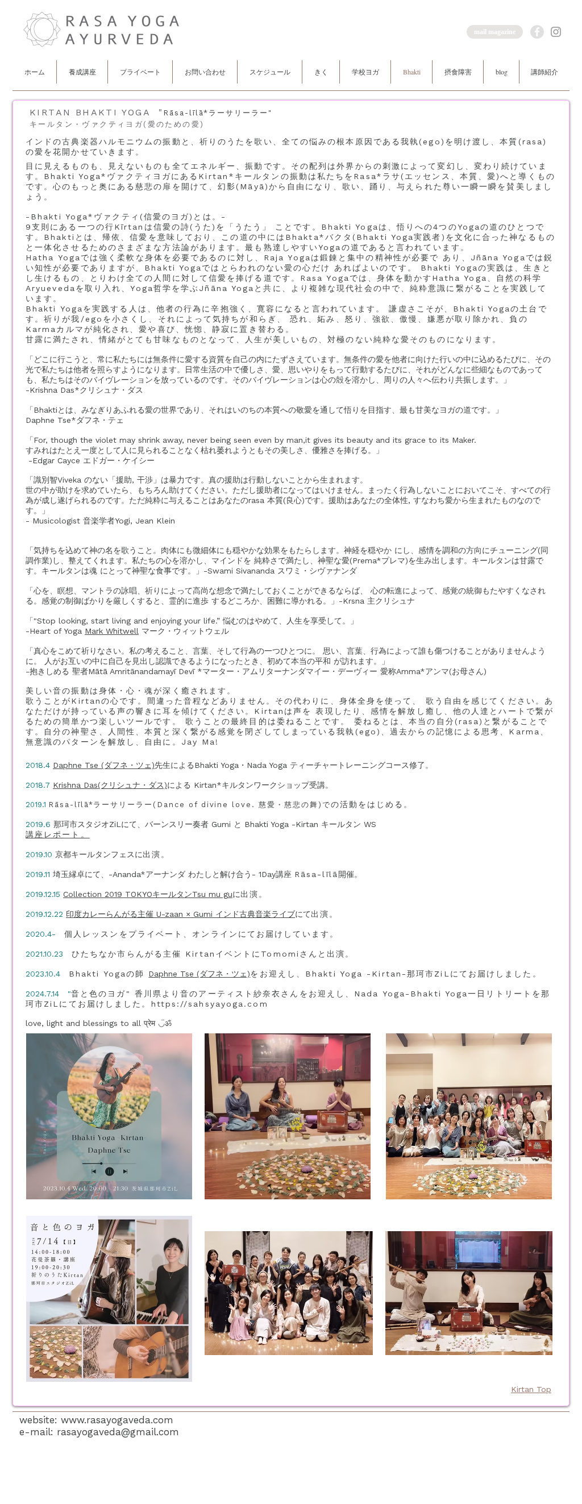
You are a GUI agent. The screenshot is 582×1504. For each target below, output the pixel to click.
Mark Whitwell (112, 630)
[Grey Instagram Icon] (556, 32)
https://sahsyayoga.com (209, 1003)
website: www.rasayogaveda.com (96, 1420)
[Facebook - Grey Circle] (537, 32)
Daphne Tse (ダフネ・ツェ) (104, 765)
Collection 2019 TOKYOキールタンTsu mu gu (147, 894)
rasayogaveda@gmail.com (118, 1431)
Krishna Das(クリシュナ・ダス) (110, 785)
